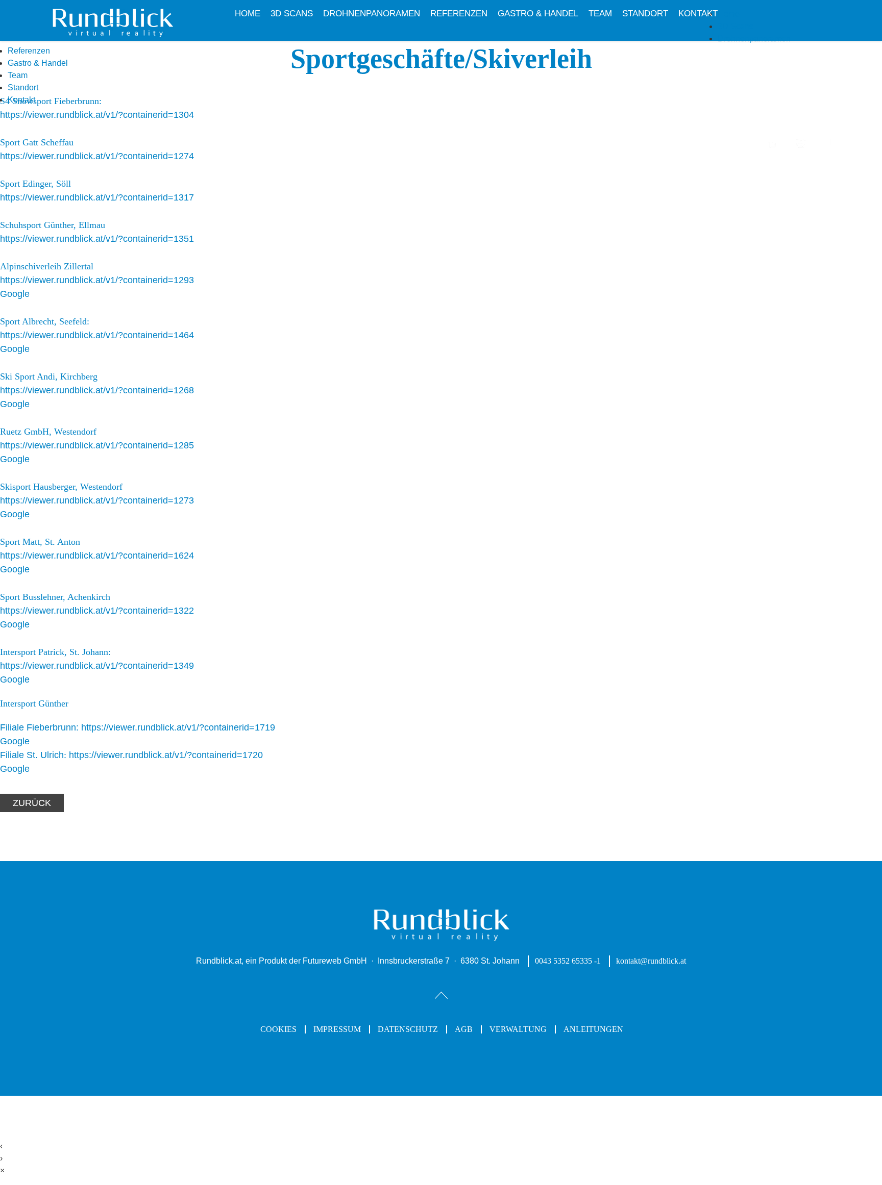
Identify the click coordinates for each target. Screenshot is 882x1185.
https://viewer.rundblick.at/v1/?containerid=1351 (97, 239)
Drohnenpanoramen (371, 13)
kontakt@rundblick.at (651, 960)
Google (15, 294)
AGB (464, 1029)
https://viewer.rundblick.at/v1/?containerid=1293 (97, 280)
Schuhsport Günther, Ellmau (52, 225)
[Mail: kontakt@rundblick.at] (801, 148)
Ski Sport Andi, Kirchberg (48, 376)
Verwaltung (518, 1029)
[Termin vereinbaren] (773, 148)
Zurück (32, 803)
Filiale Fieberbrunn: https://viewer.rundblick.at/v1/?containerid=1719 (137, 727)
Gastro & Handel (538, 13)
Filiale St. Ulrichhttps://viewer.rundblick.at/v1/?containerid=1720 (131, 755)
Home (247, 13)
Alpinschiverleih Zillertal (46, 266)
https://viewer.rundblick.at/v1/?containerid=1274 (97, 156)
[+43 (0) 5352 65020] (827, 147)
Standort (645, 13)
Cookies (278, 1029)
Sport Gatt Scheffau (37, 142)
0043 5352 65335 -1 (568, 960)
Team (600, 13)
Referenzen (458, 13)
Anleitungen (593, 1029)
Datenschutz (408, 1029)
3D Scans (292, 13)
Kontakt (698, 13)
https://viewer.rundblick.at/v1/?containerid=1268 (97, 390)
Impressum (337, 1029)
